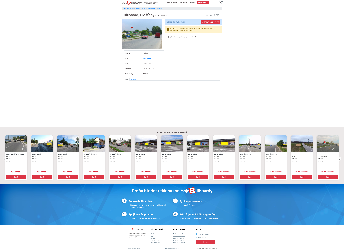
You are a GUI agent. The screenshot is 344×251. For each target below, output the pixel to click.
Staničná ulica (90, 154)
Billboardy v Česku (155, 242)
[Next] (339, 159)
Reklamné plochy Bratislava (180, 234)
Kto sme (153, 238)
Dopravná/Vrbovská (15, 154)
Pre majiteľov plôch (155, 240)
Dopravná (36, 154)
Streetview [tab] (134, 79)
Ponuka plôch (172, 2)
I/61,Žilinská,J (246, 154)
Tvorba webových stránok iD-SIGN (172, 248)
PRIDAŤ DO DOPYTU (211, 22)
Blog (152, 236)
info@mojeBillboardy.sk (203, 234)
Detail (16, 177)
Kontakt (192, 2)
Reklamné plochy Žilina (179, 240)
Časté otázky (154, 234)
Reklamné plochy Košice (179, 236)
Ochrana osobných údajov (133, 248)
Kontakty (206, 242)
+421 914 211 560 (202, 237)
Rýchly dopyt (202, 2)
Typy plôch (183, 2)
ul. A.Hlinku (141, 154)
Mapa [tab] (126, 79)
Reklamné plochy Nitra (178, 238)
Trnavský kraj (147, 58)
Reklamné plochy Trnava (179, 242)
